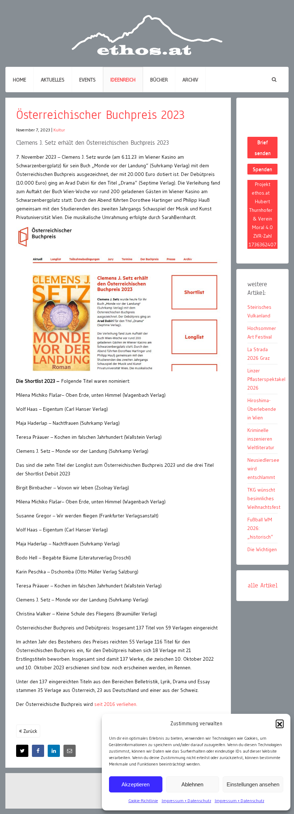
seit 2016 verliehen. (115, 704)
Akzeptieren (136, 784)
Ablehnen (192, 784)
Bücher (159, 79)
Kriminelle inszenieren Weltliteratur (260, 439)
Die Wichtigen (262, 549)
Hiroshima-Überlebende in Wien (261, 409)
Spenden (262, 169)
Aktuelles (53, 79)
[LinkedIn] (54, 751)
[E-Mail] (69, 751)
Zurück (29, 731)
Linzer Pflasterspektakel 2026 (266, 379)
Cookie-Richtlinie (143, 800)
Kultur (59, 129)
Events (87, 79)
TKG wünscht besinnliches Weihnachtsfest (263, 498)
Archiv (190, 79)
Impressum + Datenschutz (186, 800)
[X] (22, 751)
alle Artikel (263, 585)
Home (19, 79)
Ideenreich (123, 79)
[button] (279, 723)
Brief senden (263, 147)
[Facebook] (38, 751)
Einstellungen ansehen (253, 784)
